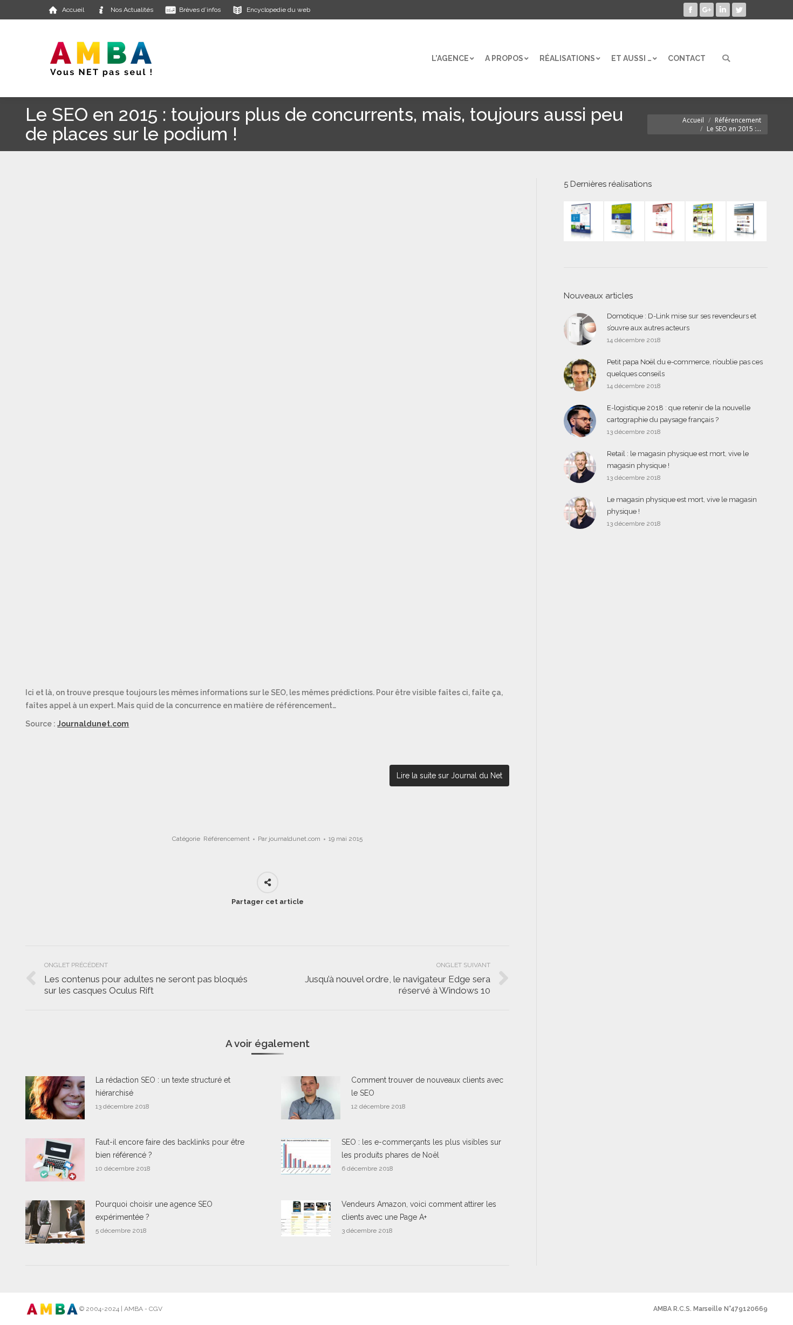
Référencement (738, 120)
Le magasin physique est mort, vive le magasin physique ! (682, 505)
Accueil (693, 120)
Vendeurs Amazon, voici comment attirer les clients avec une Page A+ (418, 1210)
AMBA (133, 1309)
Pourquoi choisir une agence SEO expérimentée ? (154, 1210)
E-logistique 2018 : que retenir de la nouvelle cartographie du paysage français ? (678, 414)
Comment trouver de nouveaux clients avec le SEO (427, 1086)
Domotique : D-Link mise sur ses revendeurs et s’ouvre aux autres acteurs (681, 322)
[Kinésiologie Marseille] (747, 221)
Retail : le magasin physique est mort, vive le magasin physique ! (678, 460)
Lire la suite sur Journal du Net (449, 775)
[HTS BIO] (624, 221)
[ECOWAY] (584, 221)
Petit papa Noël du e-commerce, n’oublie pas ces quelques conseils (685, 368)
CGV (155, 1309)
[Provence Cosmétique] (665, 221)
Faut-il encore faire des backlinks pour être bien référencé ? (169, 1148)
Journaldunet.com (93, 723)
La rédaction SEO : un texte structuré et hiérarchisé (162, 1086)
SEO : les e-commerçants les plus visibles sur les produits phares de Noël (421, 1148)
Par (289, 838)
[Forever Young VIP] (706, 221)
